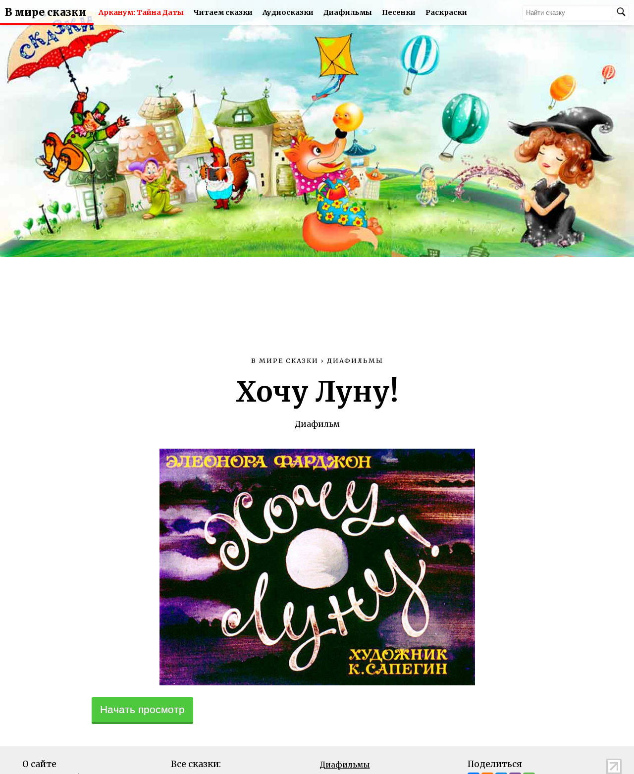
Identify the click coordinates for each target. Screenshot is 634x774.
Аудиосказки (288, 12)
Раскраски (446, 12)
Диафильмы (347, 12)
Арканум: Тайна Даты (141, 12)
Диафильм (317, 424)
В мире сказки (45, 12)
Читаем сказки (223, 12)
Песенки (399, 12)
